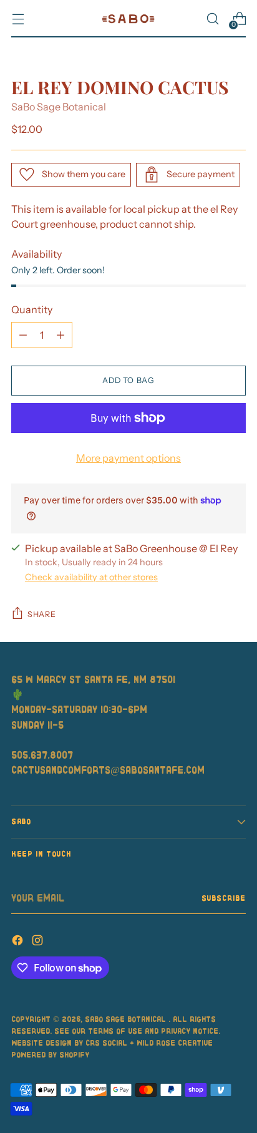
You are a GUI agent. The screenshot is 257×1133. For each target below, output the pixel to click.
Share (41, 614)
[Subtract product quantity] (23, 335)
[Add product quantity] (60, 335)
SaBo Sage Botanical (58, 106)
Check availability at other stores (91, 577)
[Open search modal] (212, 19)
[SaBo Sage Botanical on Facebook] (18, 942)
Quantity (31, 309)
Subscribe (223, 898)
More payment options (128, 458)
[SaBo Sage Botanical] (128, 19)
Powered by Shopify (50, 1054)
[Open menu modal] (18, 19)
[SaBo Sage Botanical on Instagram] (38, 942)
